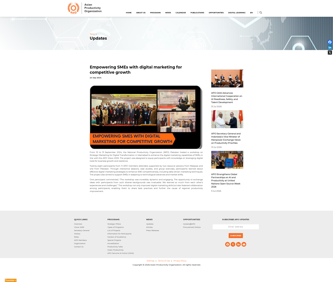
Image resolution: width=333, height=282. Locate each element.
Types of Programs (115, 227)
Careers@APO (189, 224)
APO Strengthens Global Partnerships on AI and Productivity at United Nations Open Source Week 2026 (225, 180)
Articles (149, 227)
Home (129, 13)
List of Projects (113, 230)
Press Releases (152, 230)
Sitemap (150, 261)
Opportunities (216, 13)
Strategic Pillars (114, 224)
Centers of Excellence (116, 237)
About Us (140, 13)
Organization (79, 243)
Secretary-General (81, 230)
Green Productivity (115, 250)
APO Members (80, 240)
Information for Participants (119, 234)
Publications (197, 13)
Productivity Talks (115, 247)
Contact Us (79, 247)
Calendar (181, 13)
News (168, 13)
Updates (149, 224)
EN (251, 13)
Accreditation (113, 243)
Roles (76, 237)
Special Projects (114, 240)
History (77, 234)
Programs (155, 13)
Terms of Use (164, 261)
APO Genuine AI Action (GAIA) (120, 253)
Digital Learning (236, 13)
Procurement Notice (192, 227)
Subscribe (235, 235)
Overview (78, 224)
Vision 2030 (79, 227)
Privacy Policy (180, 261)
